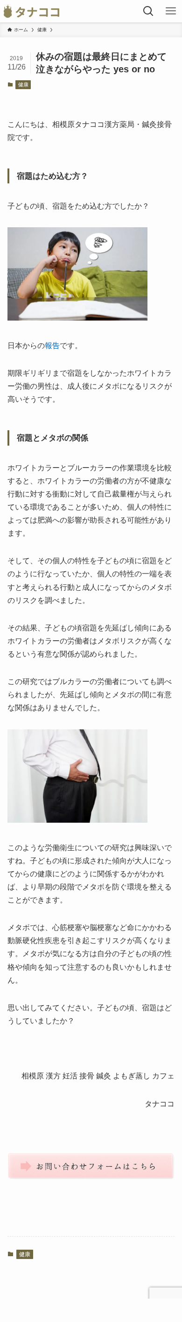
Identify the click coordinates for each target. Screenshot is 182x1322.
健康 (23, 84)
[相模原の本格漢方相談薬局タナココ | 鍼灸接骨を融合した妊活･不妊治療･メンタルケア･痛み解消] (31, 11)
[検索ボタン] (148, 11)
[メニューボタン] (171, 11)
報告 (52, 346)
